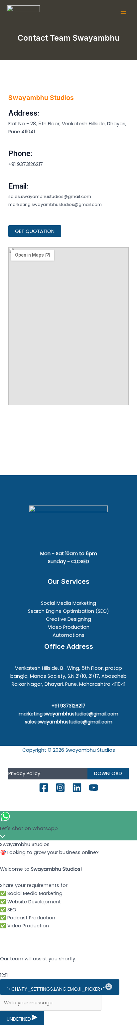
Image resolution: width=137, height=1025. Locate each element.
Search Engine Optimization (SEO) (68, 611)
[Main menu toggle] (123, 12)
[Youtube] (93, 787)
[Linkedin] (77, 787)
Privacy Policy (24, 773)
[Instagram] (60, 787)
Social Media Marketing (68, 603)
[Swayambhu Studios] (23, 11)
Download (108, 773)
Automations (68, 635)
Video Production (68, 627)
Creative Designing (68, 619)
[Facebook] (44, 787)
